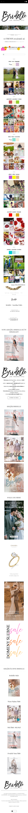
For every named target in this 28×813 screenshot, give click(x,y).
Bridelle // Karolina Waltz (10, 41)
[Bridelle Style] (14, 687)
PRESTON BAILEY (14, 799)
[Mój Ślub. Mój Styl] (14, 739)
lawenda (17, 61)
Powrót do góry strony (14, 806)
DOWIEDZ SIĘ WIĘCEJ (14, 397)
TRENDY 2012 (14, 34)
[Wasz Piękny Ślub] (14, 713)
